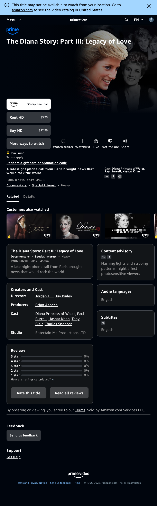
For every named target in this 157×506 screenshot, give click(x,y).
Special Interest (44, 185)
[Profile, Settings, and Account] (151, 20)
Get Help (14, 457)
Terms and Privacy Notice (31, 482)
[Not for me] (110, 141)
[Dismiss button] (148, 6)
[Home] (78, 19)
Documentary (17, 185)
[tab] (13, 196)
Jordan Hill (44, 296)
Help (77, 482)
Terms (80, 410)
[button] (33, 379)
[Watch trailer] (63, 141)
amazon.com (22, 10)
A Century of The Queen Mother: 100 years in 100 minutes (127, 226)
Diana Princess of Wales (128, 168)
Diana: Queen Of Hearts (78, 226)
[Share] (125, 141)
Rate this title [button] (28, 393)
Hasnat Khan (131, 171)
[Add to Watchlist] (83, 141)
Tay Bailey (63, 296)
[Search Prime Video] (126, 20)
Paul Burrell (112, 171)
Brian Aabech (46, 304)
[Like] (96, 141)
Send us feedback (60, 482)
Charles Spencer (58, 324)
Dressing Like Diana (29, 226)
